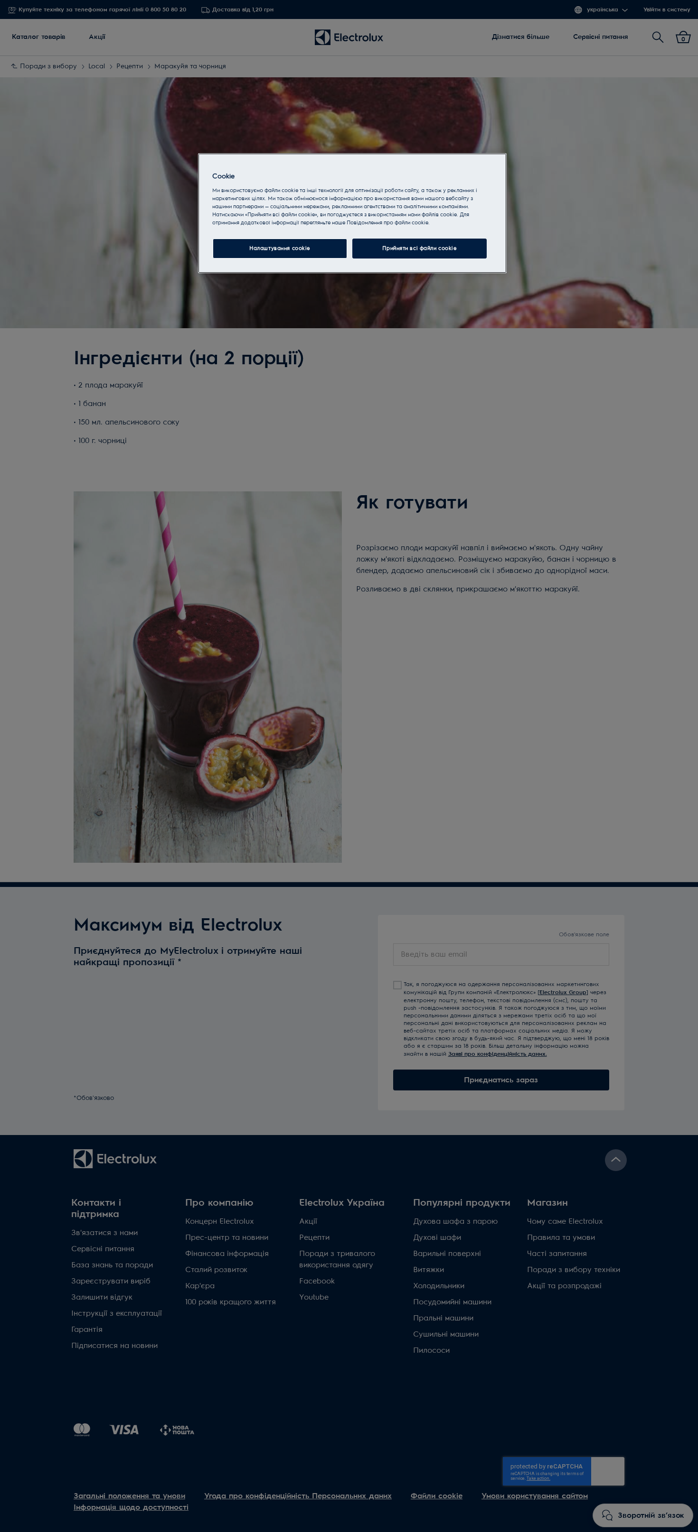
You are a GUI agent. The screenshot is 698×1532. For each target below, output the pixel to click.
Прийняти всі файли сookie (419, 248)
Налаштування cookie (279, 248)
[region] (352, 213)
